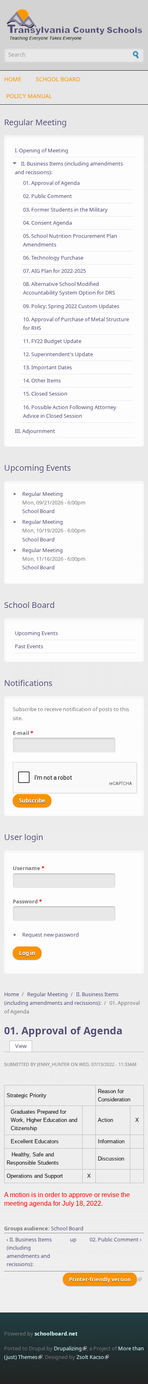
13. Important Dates (47, 367)
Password (27, 901)
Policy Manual (29, 96)
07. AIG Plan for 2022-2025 (54, 270)
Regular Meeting (35, 122)
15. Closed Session (45, 393)
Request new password (50, 934)
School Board (58, 79)
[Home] (74, 24)
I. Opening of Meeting (41, 150)
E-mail (23, 733)
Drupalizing (68, 1348)
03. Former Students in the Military (65, 209)
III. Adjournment (35, 431)
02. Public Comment (47, 196)
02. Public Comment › (115, 1239)
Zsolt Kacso (90, 1357)
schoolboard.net (56, 1333)
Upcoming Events (36, 633)
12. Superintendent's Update (58, 354)
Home (12, 79)
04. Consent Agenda (47, 222)
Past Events (29, 646)
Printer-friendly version (100, 1279)
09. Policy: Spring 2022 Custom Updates (71, 306)
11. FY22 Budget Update (52, 341)
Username (28, 868)
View (23, 1046)
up (72, 1239)
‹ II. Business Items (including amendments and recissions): (29, 1252)
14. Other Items (42, 380)
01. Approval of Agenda (51, 183)
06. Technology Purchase (53, 257)
